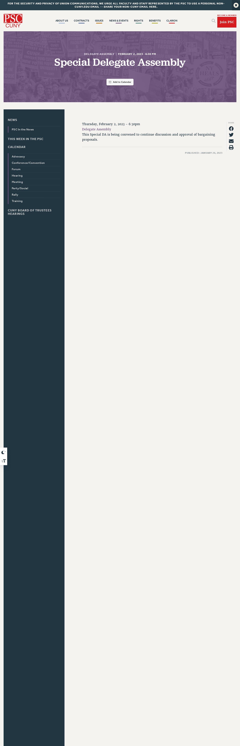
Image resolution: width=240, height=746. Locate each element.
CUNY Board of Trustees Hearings (30, 212)
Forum (16, 169)
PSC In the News (23, 129)
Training (17, 201)
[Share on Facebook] (231, 128)
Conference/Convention (28, 163)
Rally (15, 194)
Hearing (17, 175)
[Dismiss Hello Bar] (236, 5)
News (12, 120)
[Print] (231, 147)
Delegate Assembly (99, 54)
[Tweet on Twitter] (231, 135)
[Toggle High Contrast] (3, 452)
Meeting (17, 182)
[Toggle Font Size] (3, 460)
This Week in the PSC (25, 139)
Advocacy (18, 156)
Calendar (17, 147)
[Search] (214, 21)
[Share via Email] (231, 141)
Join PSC (227, 22)
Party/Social (20, 188)
